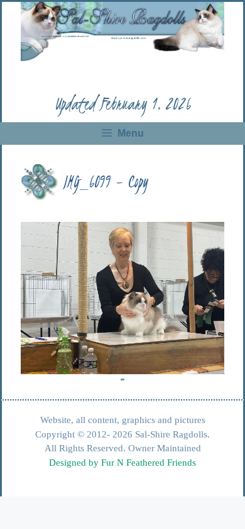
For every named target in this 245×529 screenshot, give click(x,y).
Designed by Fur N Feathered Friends (122, 463)
